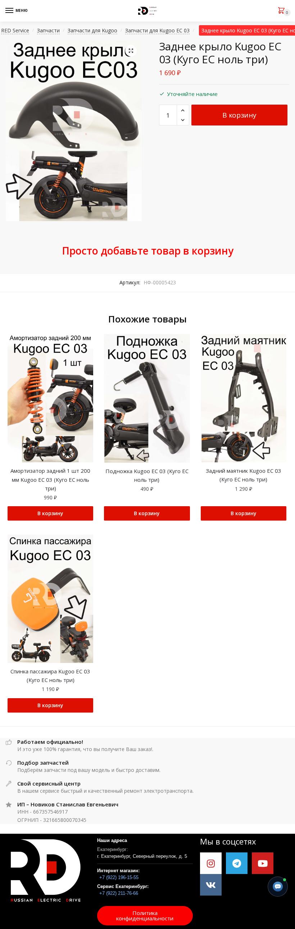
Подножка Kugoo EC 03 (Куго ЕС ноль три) (147, 475)
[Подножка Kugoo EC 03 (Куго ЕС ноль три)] (147, 398)
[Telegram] (237, 863)
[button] (145, 915)
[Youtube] (262, 863)
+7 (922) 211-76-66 (118, 893)
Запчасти (48, 30)
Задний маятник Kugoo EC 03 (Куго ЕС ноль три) (243, 475)
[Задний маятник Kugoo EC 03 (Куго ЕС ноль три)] (243, 398)
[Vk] (211, 885)
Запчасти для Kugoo (92, 30)
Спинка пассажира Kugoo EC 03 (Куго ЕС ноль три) (50, 675)
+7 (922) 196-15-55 (119, 877)
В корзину (239, 115)
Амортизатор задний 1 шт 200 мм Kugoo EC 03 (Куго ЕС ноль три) (50, 479)
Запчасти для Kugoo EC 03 (157, 30)
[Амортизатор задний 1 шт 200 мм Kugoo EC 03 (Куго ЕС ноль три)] (50, 398)
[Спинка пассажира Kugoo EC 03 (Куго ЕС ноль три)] (50, 599)
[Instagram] (211, 863)
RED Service (15, 30)
